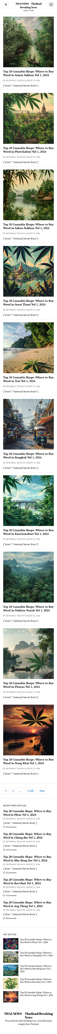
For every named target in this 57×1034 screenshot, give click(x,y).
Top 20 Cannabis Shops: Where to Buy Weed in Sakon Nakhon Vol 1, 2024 (28, 226)
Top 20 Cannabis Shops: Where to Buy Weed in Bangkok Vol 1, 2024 (28, 455)
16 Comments (10, 827)
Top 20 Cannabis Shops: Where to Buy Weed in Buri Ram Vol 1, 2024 (27, 881)
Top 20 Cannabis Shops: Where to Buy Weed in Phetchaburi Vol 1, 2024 (28, 149)
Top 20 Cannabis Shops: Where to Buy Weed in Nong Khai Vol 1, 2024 (28, 761)
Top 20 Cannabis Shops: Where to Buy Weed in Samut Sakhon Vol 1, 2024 (28, 73)
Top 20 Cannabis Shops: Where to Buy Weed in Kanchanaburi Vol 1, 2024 (28, 532)
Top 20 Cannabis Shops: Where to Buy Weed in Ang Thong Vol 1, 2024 (27, 904)
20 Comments (10, 918)
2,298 (31, 790)
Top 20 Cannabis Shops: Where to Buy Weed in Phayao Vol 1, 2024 (28, 685)
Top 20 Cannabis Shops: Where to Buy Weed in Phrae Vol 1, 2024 (27, 813)
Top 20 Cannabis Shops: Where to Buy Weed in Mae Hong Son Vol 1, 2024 (27, 858)
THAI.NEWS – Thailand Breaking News (28, 1015)
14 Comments (10, 895)
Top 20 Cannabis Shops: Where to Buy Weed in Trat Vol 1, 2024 (28, 379)
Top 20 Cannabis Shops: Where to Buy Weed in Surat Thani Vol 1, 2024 (28, 302)
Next (42, 790)
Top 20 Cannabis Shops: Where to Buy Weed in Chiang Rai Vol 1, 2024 (27, 835)
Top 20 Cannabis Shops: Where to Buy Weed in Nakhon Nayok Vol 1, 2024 (28, 608)
